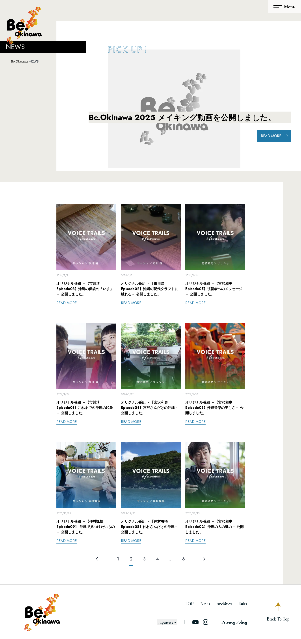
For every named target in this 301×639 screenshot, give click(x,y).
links (242, 604)
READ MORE (271, 135)
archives (224, 604)
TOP (189, 604)
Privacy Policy (234, 622)
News (205, 604)
